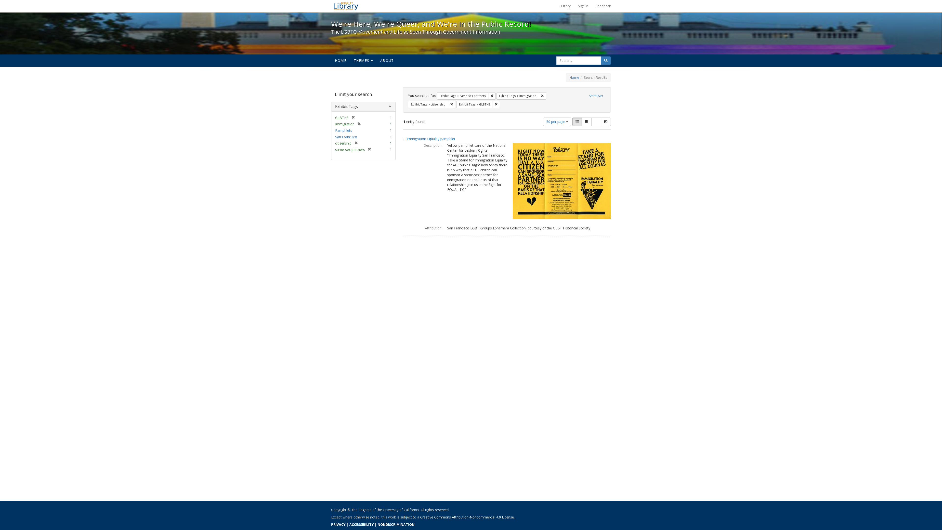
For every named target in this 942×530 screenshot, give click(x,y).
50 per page (556, 121)
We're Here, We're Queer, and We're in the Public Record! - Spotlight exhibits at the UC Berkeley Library (345, 6)
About (387, 60)
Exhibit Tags (346, 106)
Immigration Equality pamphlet (431, 138)
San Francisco (346, 136)
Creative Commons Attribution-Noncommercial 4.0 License (467, 517)
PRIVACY (338, 524)
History (565, 6)
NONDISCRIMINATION (396, 524)
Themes (362, 60)
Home (340, 60)
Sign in (583, 6)
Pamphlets (343, 130)
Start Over (596, 96)
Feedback (603, 6)
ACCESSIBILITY (361, 524)
